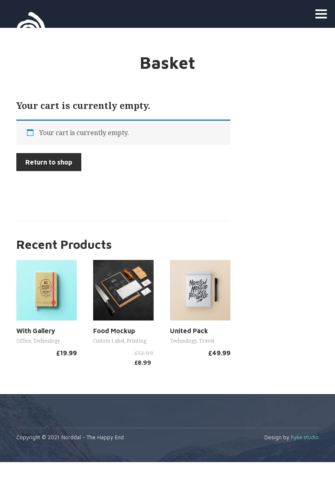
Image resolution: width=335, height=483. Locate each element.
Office (23, 341)
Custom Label (108, 341)
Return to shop (48, 162)
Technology (46, 341)
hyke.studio (305, 437)
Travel (206, 341)
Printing (136, 341)
